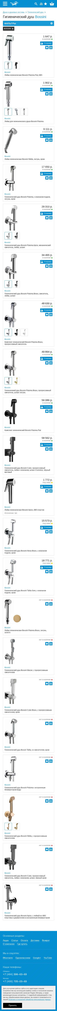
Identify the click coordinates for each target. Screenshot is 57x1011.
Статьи (14, 940)
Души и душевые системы (14, 12)
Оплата (24, 940)
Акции (6, 940)
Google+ (37, 958)
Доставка (35, 940)
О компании (8, 944)
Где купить (22, 944)
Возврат (46, 940)
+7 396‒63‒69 (15, 974)
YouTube (48, 958)
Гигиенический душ (36, 12)
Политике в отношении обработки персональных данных (29, 999)
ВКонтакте (8, 958)
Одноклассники (22, 958)
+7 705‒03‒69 (15, 981)
